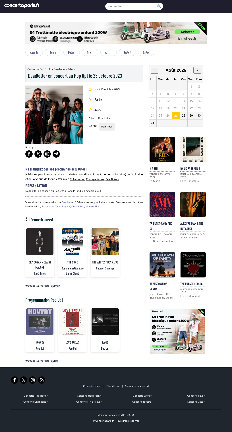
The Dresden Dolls (191, 283)
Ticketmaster (77, 179)
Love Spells (72, 342)
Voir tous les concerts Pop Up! (41, 361)
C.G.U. (130, 414)
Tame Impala (62, 206)
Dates (71, 52)
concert (32, 69)
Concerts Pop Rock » (36, 395)
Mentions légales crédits (111, 414)
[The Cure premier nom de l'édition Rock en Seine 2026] (72, 241)
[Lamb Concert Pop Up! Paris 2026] (105, 321)
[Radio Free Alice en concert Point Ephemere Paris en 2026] (193, 149)
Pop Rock (45, 69)
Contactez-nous (92, 386)
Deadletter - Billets (64, 69)
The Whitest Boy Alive (105, 262)
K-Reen (154, 168)
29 (191, 115)
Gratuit (127, 52)
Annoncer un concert (137, 386)
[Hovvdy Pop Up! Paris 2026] (39, 321)
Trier (89, 52)
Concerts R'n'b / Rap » (89, 401)
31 (152, 122)
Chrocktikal (77, 206)
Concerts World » (143, 395)
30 (199, 115)
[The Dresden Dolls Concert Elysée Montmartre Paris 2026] (193, 264)
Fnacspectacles (95, 179)
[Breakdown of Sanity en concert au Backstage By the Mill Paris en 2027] (162, 264)
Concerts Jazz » (196, 401)
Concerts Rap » (196, 395)
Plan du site (113, 386)
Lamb (105, 342)
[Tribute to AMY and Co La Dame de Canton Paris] (162, 204)
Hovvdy (40, 342)
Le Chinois (40, 273)
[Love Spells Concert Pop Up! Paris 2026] (72, 321)
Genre (53, 52)
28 (183, 115)
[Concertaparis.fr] (22, 6)
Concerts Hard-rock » (89, 395)
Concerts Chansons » (35, 401)
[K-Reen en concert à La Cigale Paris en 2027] (162, 149)
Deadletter (104, 118)
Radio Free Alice (190, 168)
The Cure (72, 262)
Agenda (34, 52)
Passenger (48, 206)
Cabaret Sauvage (105, 268)
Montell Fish (93, 206)
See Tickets (112, 179)
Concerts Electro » (142, 401)
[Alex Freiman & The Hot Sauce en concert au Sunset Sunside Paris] (193, 204)
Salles (146, 52)
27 (175, 115)
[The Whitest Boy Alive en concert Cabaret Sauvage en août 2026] (105, 241)
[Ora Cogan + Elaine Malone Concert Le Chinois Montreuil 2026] (39, 241)
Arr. (107, 52)
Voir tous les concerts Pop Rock (42, 286)
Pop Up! (98, 99)
